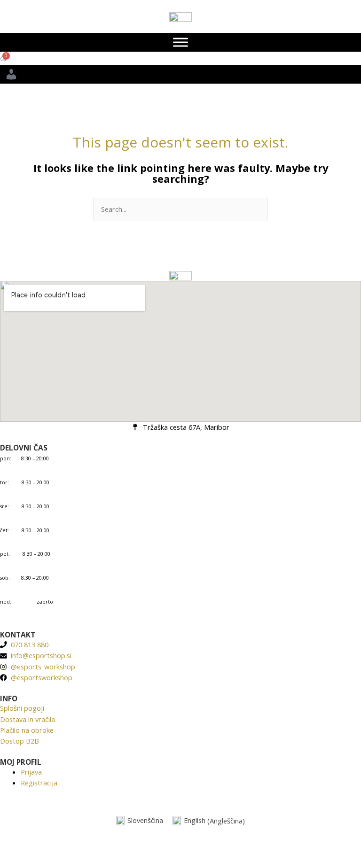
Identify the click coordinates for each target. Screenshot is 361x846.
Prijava (31, 771)
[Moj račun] (180, 74)
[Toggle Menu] (180, 42)
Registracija (39, 782)
